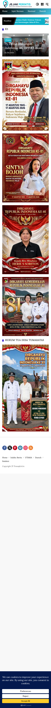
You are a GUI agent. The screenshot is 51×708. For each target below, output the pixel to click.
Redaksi (5, 461)
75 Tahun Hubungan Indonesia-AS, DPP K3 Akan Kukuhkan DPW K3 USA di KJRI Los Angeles (23, 46)
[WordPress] (20, 448)
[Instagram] (25, 448)
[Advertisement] (25, 590)
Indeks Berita (16, 457)
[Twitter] (10, 448)
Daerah (38, 457)
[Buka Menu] (42, 4)
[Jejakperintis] (17, 4)
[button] (37, 4)
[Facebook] (4, 448)
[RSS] (30, 448)
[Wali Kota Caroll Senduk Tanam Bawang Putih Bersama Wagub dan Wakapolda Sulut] (30, 21)
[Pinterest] (15, 448)
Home (4, 457)
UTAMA (8, 40)
